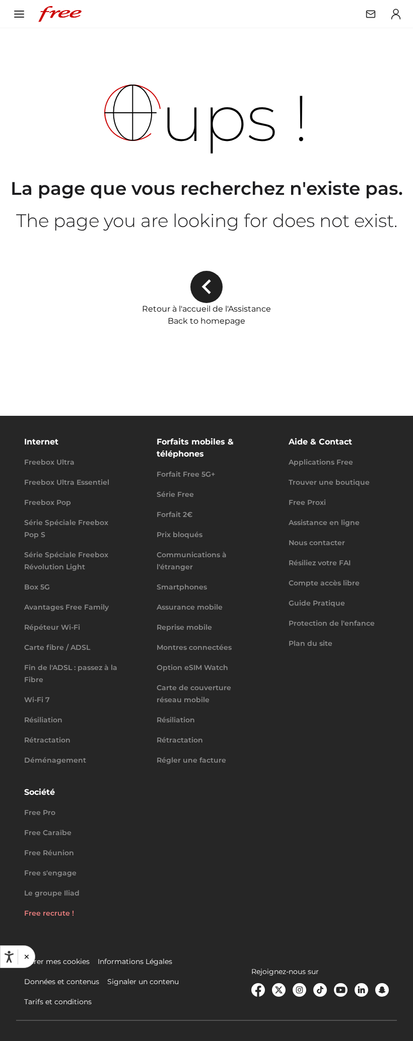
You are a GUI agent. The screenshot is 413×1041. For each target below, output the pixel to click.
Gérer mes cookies (57, 961)
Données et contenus (61, 981)
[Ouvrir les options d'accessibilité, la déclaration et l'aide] (9, 957)
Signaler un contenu (143, 981)
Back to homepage (206, 321)
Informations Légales (135, 961)
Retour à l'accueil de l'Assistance (206, 309)
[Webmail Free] (371, 14)
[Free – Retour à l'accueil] (60, 14)
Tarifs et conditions (58, 1001)
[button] (26, 956)
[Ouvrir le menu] (19, 14)
